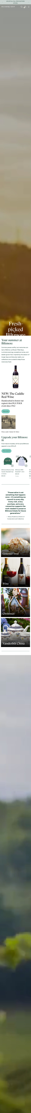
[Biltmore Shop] (8, 7)
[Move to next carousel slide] (19, 668)
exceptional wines (19, 688)
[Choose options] (26, 802)
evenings (7, 688)
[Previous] (2, 2)
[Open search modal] (21, 6)
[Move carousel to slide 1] (15, 669)
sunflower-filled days (17, 686)
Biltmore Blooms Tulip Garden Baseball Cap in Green (7, 808)
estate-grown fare (7, 691)
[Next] (28, 2)
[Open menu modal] (28, 6)
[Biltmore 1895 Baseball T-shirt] (21, 798)
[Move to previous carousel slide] (12, 668)
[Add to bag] (12, 802)
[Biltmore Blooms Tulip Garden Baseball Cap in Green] (7, 798)
